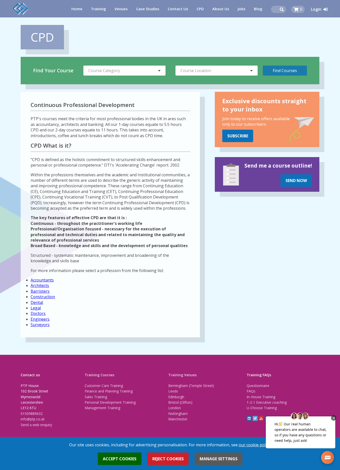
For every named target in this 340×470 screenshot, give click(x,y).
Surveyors (40, 324)
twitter (255, 418)
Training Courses (99, 375)
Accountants (42, 280)
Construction (43, 296)
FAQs (251, 391)
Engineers (40, 319)
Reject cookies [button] (168, 459)
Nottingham (178, 413)
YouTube (261, 418)
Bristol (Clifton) (180, 402)
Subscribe (237, 136)
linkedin (249, 418)
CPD (200, 8)
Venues (121, 8)
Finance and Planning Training (109, 391)
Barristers (40, 291)
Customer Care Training (104, 385)
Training (98, 8)
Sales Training (96, 396)
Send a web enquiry (36, 424)
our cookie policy (254, 445)
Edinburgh (176, 396)
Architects (40, 285)
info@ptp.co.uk (33, 419)
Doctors (38, 313)
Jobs (241, 8)
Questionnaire (258, 385)
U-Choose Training (262, 407)
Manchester (177, 419)
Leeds (173, 391)
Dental (37, 302)
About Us (220, 8)
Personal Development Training (110, 402)
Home (76, 8)
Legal (36, 308)
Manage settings (218, 459)
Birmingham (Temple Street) (191, 385)
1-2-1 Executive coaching (267, 402)
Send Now (296, 180)
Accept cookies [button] (119, 459)
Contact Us (178, 8)
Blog (258, 8)
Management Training (102, 407)
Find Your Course (53, 70)
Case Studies (147, 8)
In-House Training (261, 396)
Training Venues (182, 375)
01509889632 (32, 413)
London (174, 407)
